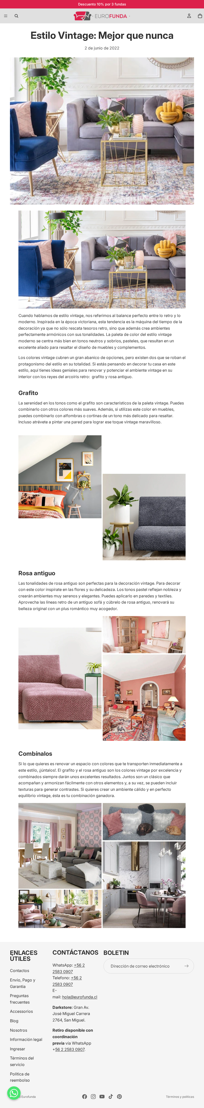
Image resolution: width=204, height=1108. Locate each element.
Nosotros (18, 1029)
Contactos (19, 970)
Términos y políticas (180, 1097)
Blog (14, 1020)
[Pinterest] (119, 1097)
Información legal (26, 1039)
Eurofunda (28, 1097)
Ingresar (17, 1048)
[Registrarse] (186, 966)
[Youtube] (102, 1097)
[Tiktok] (111, 1097)
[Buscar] (16, 15)
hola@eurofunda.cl (79, 996)
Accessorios (21, 1011)
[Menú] (5, 16)
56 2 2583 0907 (69, 1049)
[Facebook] (85, 1097)
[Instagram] (93, 1097)
